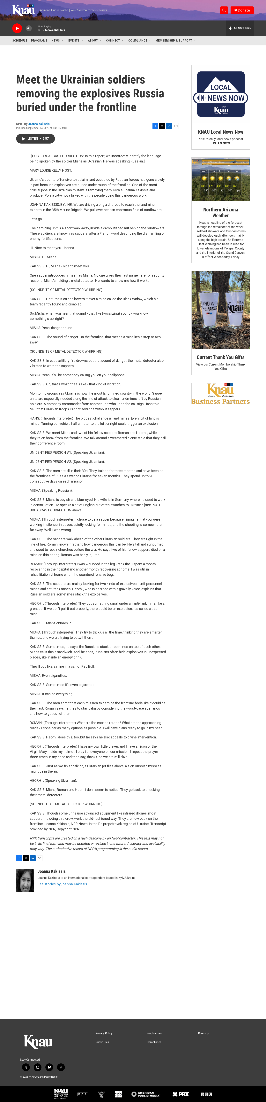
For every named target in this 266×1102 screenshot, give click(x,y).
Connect (113, 40)
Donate (244, 10)
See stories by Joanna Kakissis (62, 884)
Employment (155, 1033)
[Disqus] (133, 966)
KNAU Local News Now (220, 132)
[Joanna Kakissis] (25, 880)
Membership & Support (174, 40)
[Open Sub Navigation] (62, 40)
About (93, 40)
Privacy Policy (104, 1033)
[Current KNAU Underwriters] (221, 393)
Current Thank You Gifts (220, 357)
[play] (17, 28)
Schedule (19, 40)
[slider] (35, 28)
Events (74, 40)
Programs (39, 40)
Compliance (137, 40)
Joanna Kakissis (39, 124)
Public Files (102, 1042)
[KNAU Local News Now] (221, 94)
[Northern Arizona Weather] (221, 179)
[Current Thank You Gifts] (221, 310)
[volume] (29, 28)
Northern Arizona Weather (220, 212)
